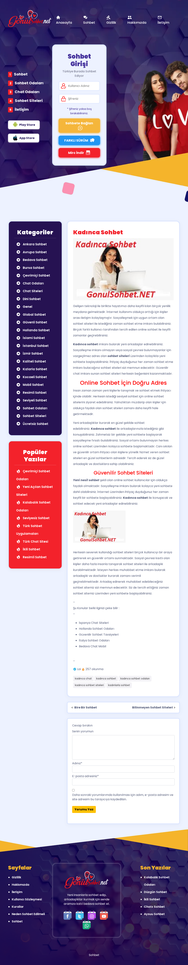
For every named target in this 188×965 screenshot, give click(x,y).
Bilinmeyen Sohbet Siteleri (152, 707)
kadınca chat (83, 678)
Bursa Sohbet (33, 268)
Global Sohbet (34, 314)
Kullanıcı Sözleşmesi (27, 899)
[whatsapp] (86, 924)
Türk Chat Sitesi (35, 541)
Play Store (27, 125)
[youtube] (105, 915)
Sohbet (21, 74)
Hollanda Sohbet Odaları (96, 629)
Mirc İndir (76, 152)
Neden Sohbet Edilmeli (28, 914)
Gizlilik (16, 877)
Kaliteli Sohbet (34, 361)
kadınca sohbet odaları (135, 678)
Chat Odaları (27, 91)
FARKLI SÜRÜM (76, 140)
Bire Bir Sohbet (85, 707)
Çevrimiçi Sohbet (36, 275)
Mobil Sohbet (33, 385)
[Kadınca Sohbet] (123, 269)
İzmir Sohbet (32, 353)
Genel (27, 306)
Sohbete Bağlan (79, 123)
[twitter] (80, 915)
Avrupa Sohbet (34, 252)
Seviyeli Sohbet (34, 400)
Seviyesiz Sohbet (36, 518)
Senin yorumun (82, 731)
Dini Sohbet (31, 299)
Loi (79, 669)
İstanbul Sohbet (35, 346)
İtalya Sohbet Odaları (94, 640)
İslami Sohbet (33, 338)
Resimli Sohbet (34, 392)
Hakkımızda (20, 885)
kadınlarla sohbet (119, 685)
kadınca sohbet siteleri (89, 685)
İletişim (22, 109)
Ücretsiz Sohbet (35, 424)
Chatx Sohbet (154, 907)
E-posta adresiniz (85, 776)
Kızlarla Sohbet (34, 369)
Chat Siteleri (32, 291)
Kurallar (18, 907)
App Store (27, 138)
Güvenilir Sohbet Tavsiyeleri (99, 634)
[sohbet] (30, 18)
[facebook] (68, 915)
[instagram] (92, 915)
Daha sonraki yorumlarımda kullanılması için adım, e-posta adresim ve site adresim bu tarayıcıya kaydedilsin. (122, 797)
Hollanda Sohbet (36, 330)
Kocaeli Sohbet (34, 377)
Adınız (77, 763)
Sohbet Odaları (29, 83)
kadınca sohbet (106, 678)
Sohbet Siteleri (29, 100)
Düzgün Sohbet (155, 892)
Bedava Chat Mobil (92, 646)
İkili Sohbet (31, 549)
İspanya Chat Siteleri (94, 623)
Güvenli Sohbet (34, 322)
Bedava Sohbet (35, 260)
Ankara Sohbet (34, 244)
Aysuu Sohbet (154, 914)
